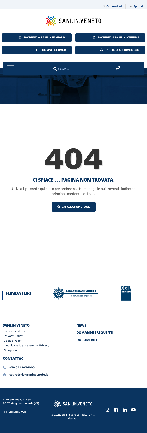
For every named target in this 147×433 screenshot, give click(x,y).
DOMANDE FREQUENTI (94, 332)
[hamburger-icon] (10, 68)
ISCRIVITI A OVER (53, 50)
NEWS (81, 325)
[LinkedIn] (124, 409)
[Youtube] (133, 409)
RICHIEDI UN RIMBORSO (122, 50)
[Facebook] (116, 409)
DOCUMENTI (86, 339)
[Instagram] (107, 409)
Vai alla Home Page (75, 207)
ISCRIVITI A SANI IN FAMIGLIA (45, 37)
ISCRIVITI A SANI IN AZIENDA (118, 37)
